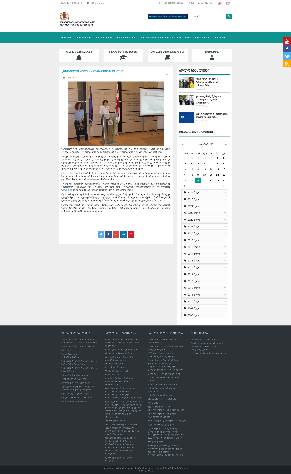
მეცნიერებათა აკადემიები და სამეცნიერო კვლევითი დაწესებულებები (207, 346)
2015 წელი (193, 267)
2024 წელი (193, 206)
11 (192, 169)
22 (217, 174)
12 (198, 169)
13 (204, 169)
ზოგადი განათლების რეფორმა (78, 346)
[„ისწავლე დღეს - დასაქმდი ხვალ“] (116, 110)
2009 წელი (193, 308)
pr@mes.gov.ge (97, 3)
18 (192, 174)
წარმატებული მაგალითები (162, 384)
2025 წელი (193, 199)
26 (198, 180)
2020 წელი (193, 233)
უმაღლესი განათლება (123, 52)
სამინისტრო (102, 37)
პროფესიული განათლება (167, 52)
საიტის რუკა (207, 3)
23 (224, 174)
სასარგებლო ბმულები (172, 3)
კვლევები (153, 403)
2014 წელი (193, 274)
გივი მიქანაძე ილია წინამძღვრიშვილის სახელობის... (207, 82)
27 (185, 157)
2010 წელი (193, 301)
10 (185, 169)
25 (192, 180)
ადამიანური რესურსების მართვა (160, 37)
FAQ (192, 3)
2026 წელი (193, 192)
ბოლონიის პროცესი (115, 367)
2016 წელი (193, 260)
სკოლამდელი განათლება (75, 393)
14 (211, 169)
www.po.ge (95, 179)
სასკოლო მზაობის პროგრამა (77, 397)
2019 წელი (193, 240)
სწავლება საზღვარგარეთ (118, 353)
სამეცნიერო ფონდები (203, 339)
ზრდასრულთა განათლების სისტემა (167, 421)
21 (211, 174)
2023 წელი (193, 213)
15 (217, 169)
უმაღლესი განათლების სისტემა (122, 349)
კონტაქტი (220, 37)
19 (198, 174)
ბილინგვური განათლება (74, 401)
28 (192, 157)
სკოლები (66, 350)
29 (198, 157)
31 (211, 157)
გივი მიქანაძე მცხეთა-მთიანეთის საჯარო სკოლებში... (208, 99)
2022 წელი (193, 219)
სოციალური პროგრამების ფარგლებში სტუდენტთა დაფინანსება (119, 381)
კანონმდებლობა (126, 37)
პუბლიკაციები (155, 442)
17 (185, 174)
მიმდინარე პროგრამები (74, 379)
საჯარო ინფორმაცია (197, 37)
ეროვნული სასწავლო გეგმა (76, 383)
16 (224, 169)
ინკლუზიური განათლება (74, 375)
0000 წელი (193, 315)
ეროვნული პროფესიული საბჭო (165, 373)
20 (204, 174)
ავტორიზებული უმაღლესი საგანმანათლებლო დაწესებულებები (119, 360)
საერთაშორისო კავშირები (162, 399)
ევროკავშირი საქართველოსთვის (209, 353)
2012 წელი (193, 287)
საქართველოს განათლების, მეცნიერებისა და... (212, 115)
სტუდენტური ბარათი (116, 421)
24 (185, 180)
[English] (228, 3)
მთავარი (66, 37)
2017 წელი (193, 253)
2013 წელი (193, 281)
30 (204, 157)
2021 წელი (193, 226)
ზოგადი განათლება (79, 52)
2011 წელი (193, 294)
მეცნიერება (212, 52)
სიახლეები (82, 37)
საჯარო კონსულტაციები (161, 424)
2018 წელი (193, 247)
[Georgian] (220, 3)
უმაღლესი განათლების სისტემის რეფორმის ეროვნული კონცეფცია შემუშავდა (123, 342)
